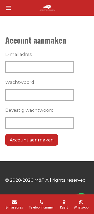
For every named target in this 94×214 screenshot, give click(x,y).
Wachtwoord (19, 82)
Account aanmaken (32, 139)
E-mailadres (18, 54)
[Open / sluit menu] (8, 8)
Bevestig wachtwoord (29, 110)
